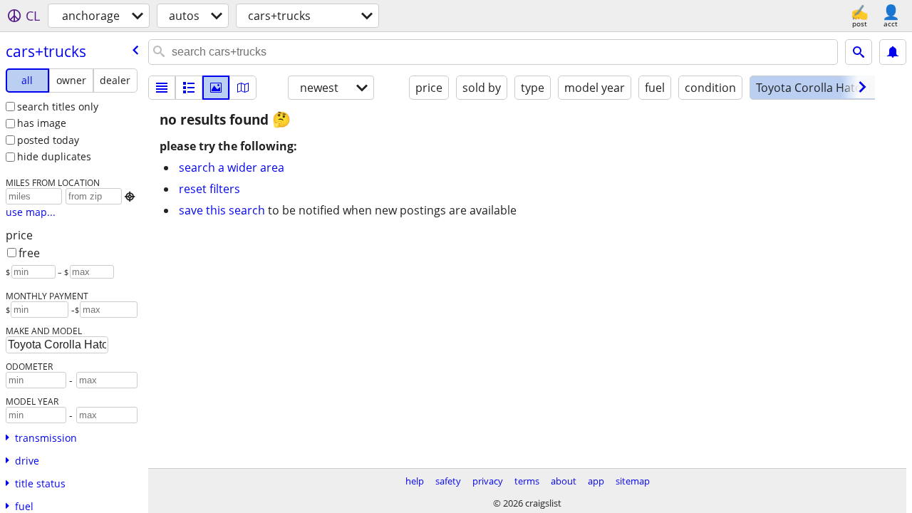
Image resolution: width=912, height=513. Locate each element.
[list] (161, 88)
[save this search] (892, 52)
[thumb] (188, 88)
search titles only (57, 106)
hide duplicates (54, 156)
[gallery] (215, 88)
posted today (48, 140)
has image (41, 123)
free (29, 253)
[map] (242, 88)
